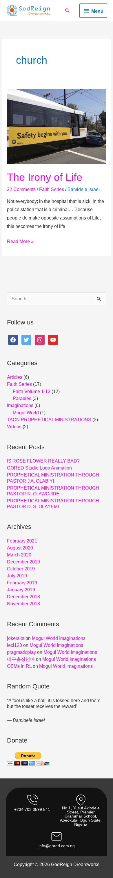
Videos (14, 426)
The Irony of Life (44, 177)
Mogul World (26, 412)
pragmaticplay (21, 652)
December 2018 (23, 596)
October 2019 (21, 568)
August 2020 (20, 547)
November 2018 (23, 603)
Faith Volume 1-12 (31, 391)
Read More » (20, 242)
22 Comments (21, 189)
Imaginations (20, 405)
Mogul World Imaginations (58, 638)
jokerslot (15, 638)
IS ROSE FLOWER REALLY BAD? (43, 460)
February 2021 (22, 540)
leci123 (14, 645)
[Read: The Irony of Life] (56, 126)
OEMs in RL (19, 666)
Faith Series (51, 189)
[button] (67, 10)
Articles (14, 377)
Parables (22, 398)
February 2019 (22, 582)
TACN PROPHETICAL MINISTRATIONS (49, 419)
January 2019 (21, 589)
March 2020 (19, 554)
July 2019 (17, 575)
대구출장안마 (21, 659)
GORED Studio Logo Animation (39, 467)
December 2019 (23, 561)
